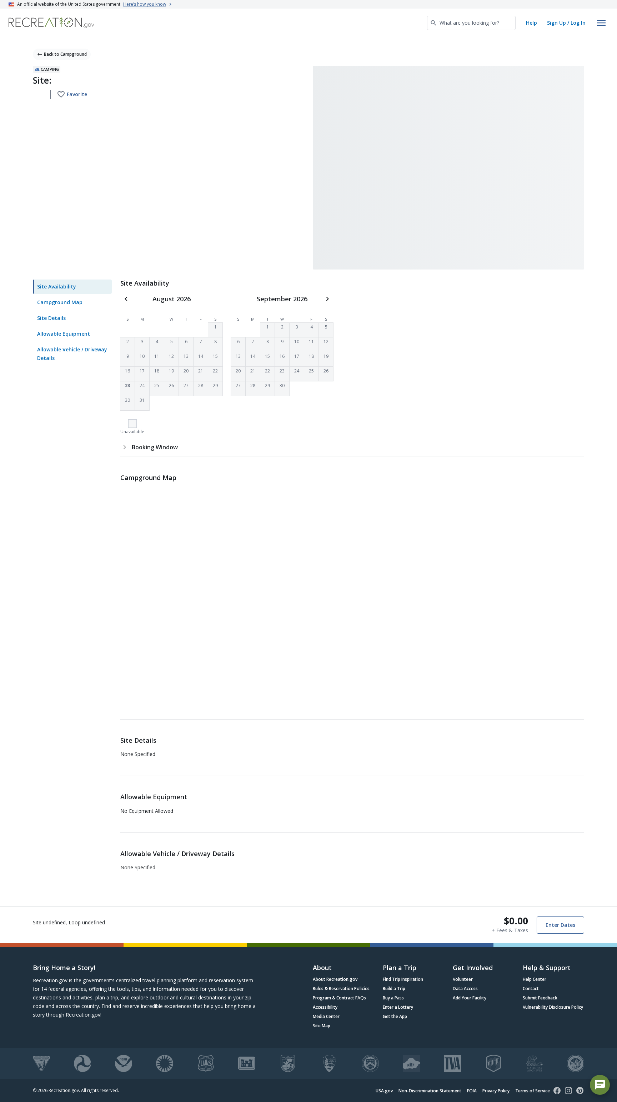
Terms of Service (532, 1091)
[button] (215, 330)
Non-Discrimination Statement (429, 1091)
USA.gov (384, 1091)
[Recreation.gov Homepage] (51, 22)
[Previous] (126, 299)
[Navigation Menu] (601, 23)
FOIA (472, 1091)
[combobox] (471, 23)
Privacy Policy (496, 1091)
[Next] (327, 299)
